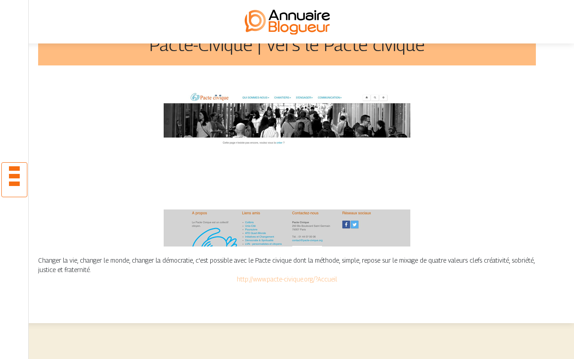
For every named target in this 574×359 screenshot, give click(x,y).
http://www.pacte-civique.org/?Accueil (287, 279)
